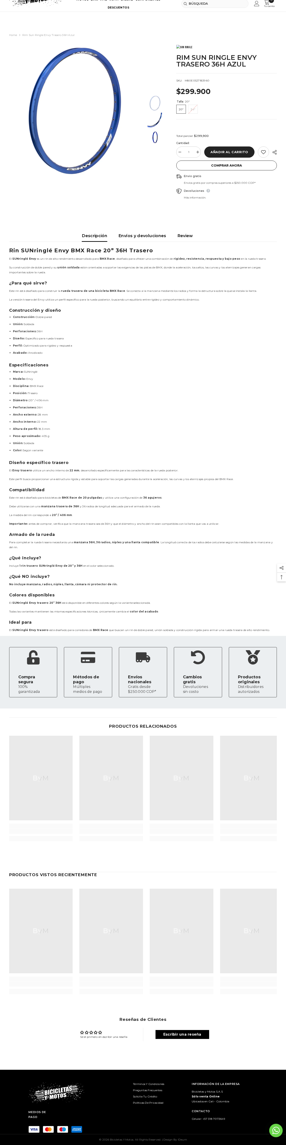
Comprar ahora (226, 165)
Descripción (94, 235)
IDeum (182, 1139)
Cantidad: (183, 143)
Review (185, 235)
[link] (33, 672)
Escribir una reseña (182, 1034)
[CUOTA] (273, 152)
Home (13, 35)
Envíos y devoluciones (142, 235)
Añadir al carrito (229, 152)
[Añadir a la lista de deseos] (263, 152)
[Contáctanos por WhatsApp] (276, 1130)
